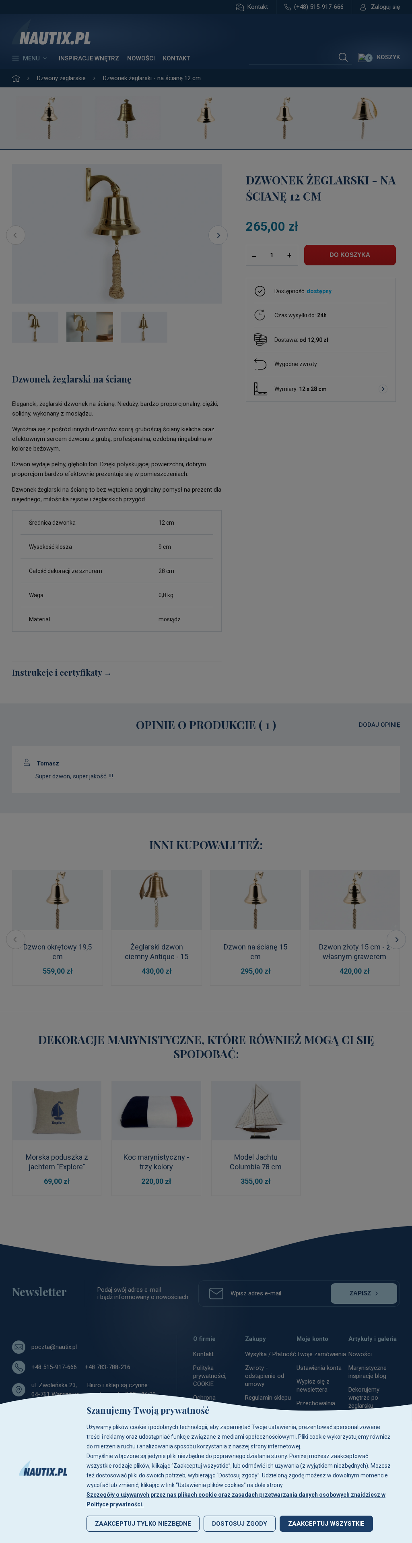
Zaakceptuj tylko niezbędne (143, 1523)
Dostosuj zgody (239, 1523)
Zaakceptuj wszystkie (326, 1523)
